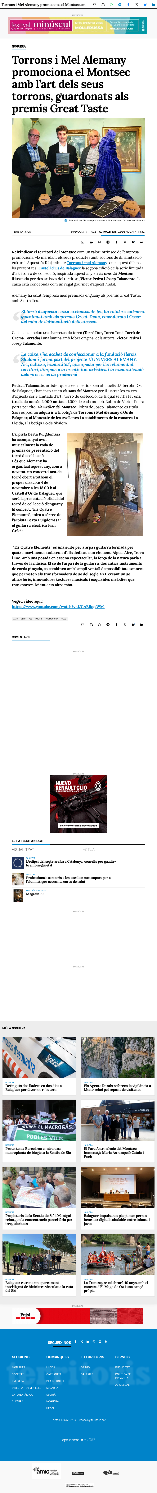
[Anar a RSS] (106, 1342)
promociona (52, 619)
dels (23, 619)
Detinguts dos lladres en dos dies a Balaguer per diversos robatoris (33, 1087)
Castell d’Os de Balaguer (59, 268)
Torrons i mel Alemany (87, 262)
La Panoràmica (22, 1394)
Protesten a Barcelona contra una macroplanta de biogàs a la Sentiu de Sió (38, 1150)
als (30, 619)
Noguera (19, 46)
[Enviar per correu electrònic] (94, 4)
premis (38, 619)
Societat (18, 1374)
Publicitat (122, 1367)
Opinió (85, 1367)
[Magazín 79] (18, 895)
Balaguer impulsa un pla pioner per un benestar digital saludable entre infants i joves (117, 1219)
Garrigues (53, 1374)
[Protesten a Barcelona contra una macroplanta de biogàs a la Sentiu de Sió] (39, 1120)
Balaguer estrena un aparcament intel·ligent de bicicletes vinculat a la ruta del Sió (39, 1286)
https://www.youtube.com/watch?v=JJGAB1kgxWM (58, 606)
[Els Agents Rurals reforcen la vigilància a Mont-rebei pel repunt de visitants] (118, 1057)
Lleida (50, 1367)
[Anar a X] (81, 1342)
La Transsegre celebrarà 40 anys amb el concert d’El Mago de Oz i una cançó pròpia (116, 1286)
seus (63, 619)
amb (15, 619)
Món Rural (19, 1367)
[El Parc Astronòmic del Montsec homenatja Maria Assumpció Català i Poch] (118, 1120)
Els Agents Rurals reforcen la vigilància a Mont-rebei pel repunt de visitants (117, 1087)
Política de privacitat (123, 1376)
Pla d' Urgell (55, 1381)
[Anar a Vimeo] (100, 1342)
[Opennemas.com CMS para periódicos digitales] (78, 1439)
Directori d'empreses (26, 1387)
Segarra (52, 1387)
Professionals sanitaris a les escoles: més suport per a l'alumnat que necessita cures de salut (68, 879)
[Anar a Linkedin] (88, 1342)
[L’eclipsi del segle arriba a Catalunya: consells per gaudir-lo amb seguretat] (18, 863)
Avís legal (122, 1384)
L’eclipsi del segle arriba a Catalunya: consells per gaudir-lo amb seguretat (71, 863)
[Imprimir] (103, 4)
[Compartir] (111, 4)
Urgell (51, 1408)
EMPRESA (18, 1381)
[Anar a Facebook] (75, 1342)
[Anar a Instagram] (94, 1342)
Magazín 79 (34, 894)
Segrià (51, 1394)
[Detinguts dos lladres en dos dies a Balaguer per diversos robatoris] (39, 1057)
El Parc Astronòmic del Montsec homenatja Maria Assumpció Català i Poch (114, 1152)
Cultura (17, 1401)
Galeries (87, 1374)
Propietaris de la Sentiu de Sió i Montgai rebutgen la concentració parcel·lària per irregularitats (38, 1219)
